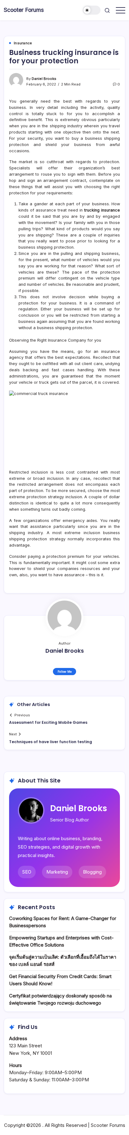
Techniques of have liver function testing (50, 741)
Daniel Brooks (44, 78)
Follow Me (65, 671)
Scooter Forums (24, 10)
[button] (92, 10)
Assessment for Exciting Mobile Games (48, 722)
